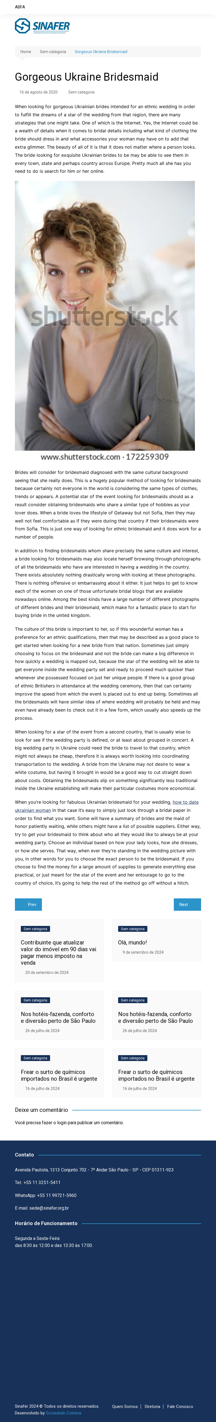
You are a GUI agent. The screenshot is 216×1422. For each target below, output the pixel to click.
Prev (32, 904)
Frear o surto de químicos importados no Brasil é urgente (59, 1075)
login (62, 1122)
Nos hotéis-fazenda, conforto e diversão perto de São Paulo (58, 1017)
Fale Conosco (180, 1406)
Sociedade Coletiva (63, 1413)
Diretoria (152, 1406)
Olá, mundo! (132, 942)
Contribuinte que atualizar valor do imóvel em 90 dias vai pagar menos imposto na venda (58, 952)
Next (183, 904)
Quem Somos (125, 1406)
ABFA (20, 7)
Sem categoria (81, 92)
